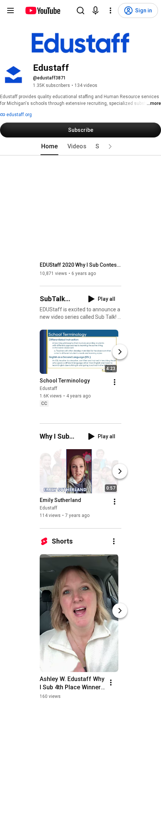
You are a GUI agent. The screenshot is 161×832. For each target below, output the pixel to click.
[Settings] (110, 10)
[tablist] (80, 146)
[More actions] (114, 382)
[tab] (49, 146)
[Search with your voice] (95, 10)
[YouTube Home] (42, 10)
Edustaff (48, 388)
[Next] (119, 351)
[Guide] (10, 10)
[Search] (80, 10)
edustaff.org (18, 114)
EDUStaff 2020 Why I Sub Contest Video (81, 265)
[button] (110, 146)
